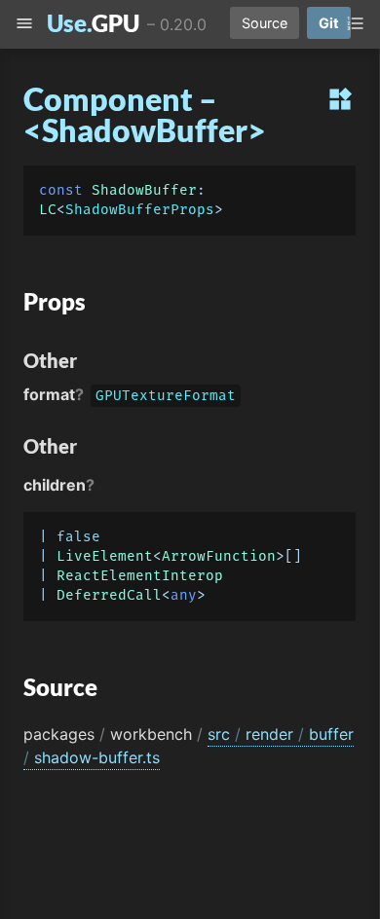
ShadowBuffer (144, 190)
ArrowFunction (219, 556)
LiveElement (105, 556)
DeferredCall (109, 595)
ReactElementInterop (140, 576)
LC (48, 210)
